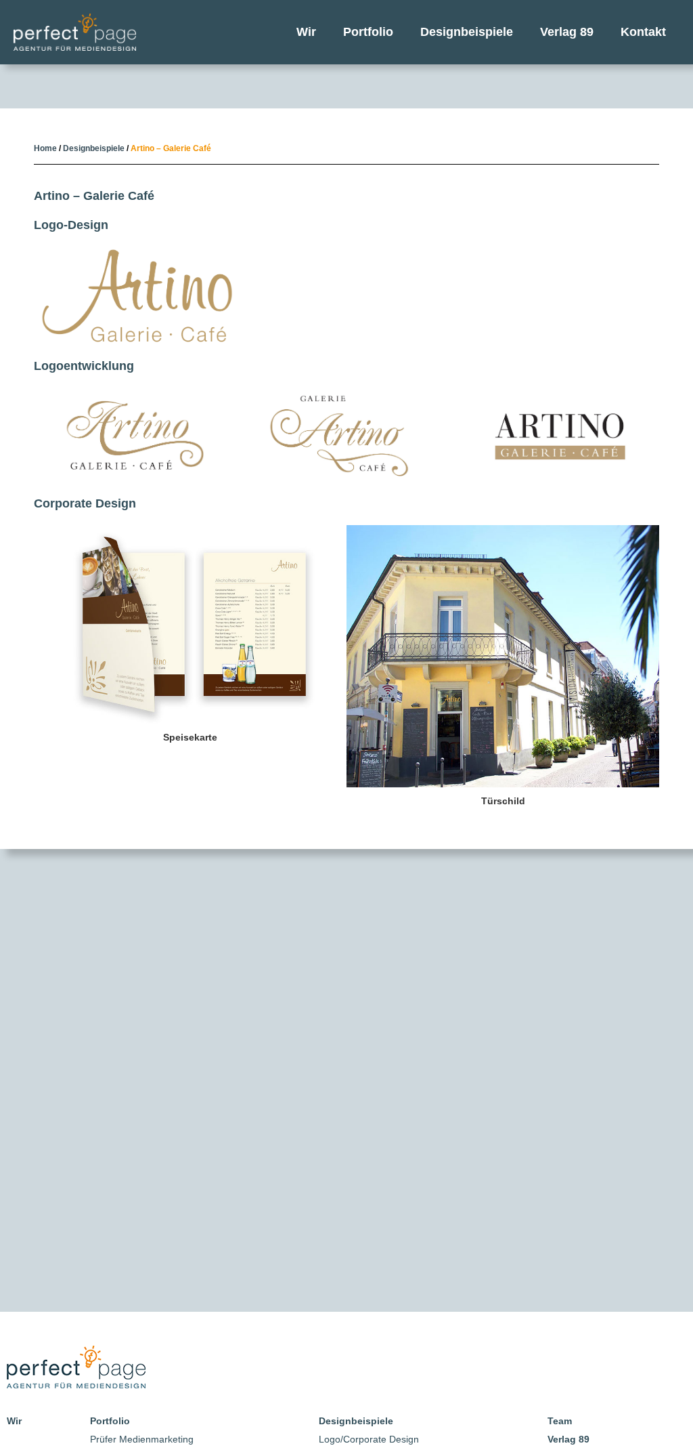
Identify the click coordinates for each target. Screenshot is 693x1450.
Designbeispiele (466, 32)
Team (559, 1420)
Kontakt (643, 32)
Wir (306, 32)
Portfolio (368, 32)
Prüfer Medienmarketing (142, 1439)
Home (45, 148)
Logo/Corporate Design (369, 1439)
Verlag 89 (567, 32)
